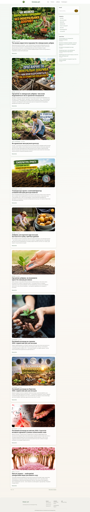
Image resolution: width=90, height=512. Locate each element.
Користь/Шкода (63, 25)
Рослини (61, 31)
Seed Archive (48, 504)
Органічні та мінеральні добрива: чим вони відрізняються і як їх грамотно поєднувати (28, 94)
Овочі (13, 141)
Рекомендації (17, 141)
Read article (14, 53)
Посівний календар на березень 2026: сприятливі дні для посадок (24, 390)
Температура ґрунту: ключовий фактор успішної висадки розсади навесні (27, 191)
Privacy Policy (64, 502)
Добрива (13, 41)
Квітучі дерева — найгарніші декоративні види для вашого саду (25, 474)
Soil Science (48, 502)
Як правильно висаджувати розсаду (25, 143)
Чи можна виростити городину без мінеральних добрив (33, 43)
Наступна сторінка (52, 489)
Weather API (48, 506)
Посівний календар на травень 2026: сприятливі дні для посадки (24, 342)
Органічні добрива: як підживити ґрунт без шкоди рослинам (24, 279)
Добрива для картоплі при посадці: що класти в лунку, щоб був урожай (25, 235)
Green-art (36, 2)
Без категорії (62, 20)
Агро (61, 18)
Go (76, 10)
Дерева (13, 471)
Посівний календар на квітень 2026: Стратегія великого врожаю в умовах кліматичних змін (29, 431)
